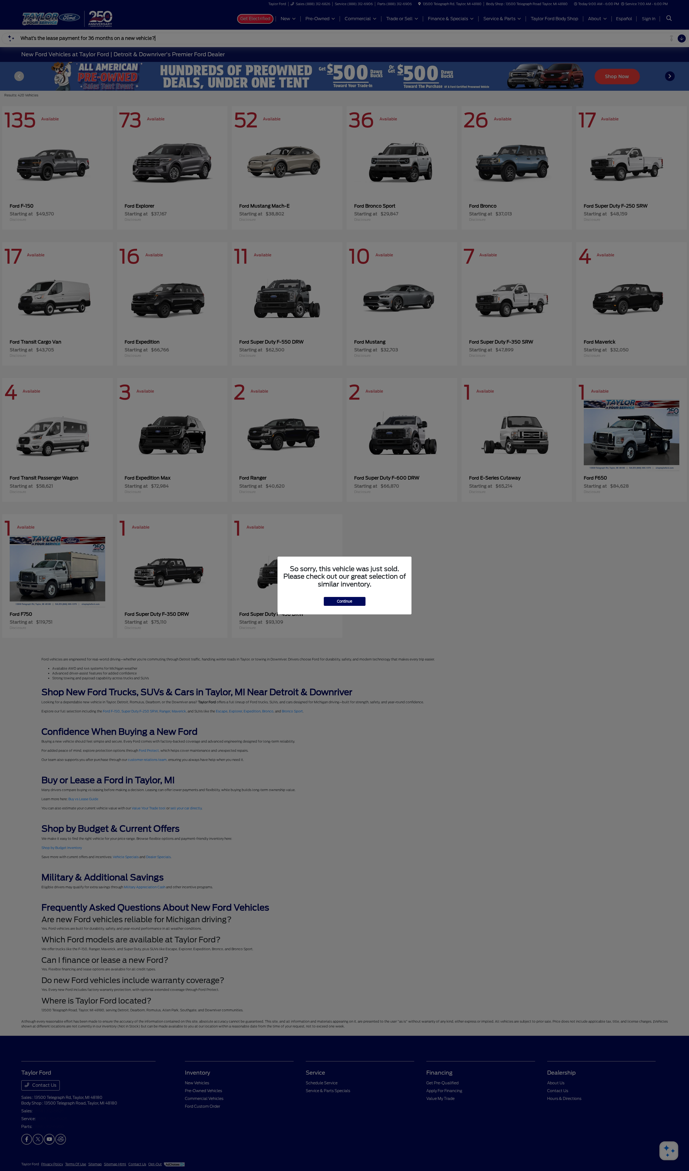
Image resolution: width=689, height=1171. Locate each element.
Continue (344, 601)
